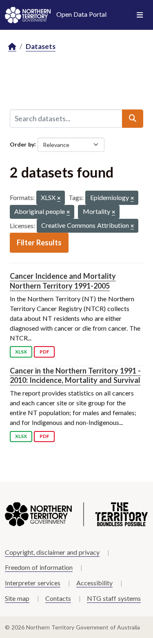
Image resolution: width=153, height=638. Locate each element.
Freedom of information (39, 567)
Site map (17, 598)
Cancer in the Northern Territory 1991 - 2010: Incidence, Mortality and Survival (75, 375)
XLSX (21, 352)
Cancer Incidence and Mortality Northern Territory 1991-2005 (63, 280)
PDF (44, 352)
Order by (22, 143)
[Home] (12, 46)
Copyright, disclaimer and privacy (52, 552)
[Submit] (132, 118)
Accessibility (94, 583)
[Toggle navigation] (139, 15)
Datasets (40, 46)
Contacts (58, 598)
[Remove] (58, 199)
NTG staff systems (114, 598)
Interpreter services (32, 583)
